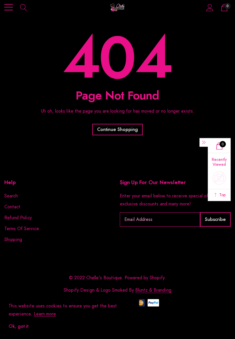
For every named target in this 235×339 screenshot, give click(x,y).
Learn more (45, 314)
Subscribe (215, 219)
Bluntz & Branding (153, 290)
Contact (12, 207)
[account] (210, 7)
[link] (18, 275)
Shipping (13, 239)
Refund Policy (18, 217)
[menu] (8, 7)
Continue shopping (117, 129)
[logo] (118, 7)
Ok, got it (18, 326)
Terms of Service (21, 228)
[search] (23, 7)
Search (11, 196)
